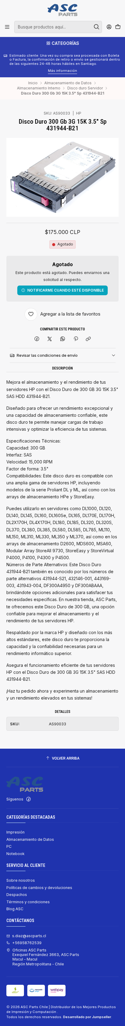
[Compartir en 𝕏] (49, 339)
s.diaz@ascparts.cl (29, 936)
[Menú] (7, 27)
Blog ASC (14, 909)
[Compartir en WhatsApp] (62, 339)
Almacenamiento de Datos (68, 83)
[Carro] (118, 27)
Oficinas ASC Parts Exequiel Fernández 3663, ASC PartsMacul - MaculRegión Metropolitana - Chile (45, 957)
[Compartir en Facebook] (37, 339)
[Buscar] (97, 27)
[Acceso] (109, 27)
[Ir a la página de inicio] (62, 10)
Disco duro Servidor (85, 88)
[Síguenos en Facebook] (28, 799)
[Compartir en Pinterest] (75, 339)
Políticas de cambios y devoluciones (39, 887)
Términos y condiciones (28, 902)
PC (9, 846)
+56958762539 (27, 943)
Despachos (16, 894)
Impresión (15, 832)
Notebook (15, 853)
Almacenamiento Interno (38, 88)
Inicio (33, 83)
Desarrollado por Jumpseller (87, 1017)
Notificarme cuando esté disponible (65, 290)
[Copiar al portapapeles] (88, 339)
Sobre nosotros (20, 880)
